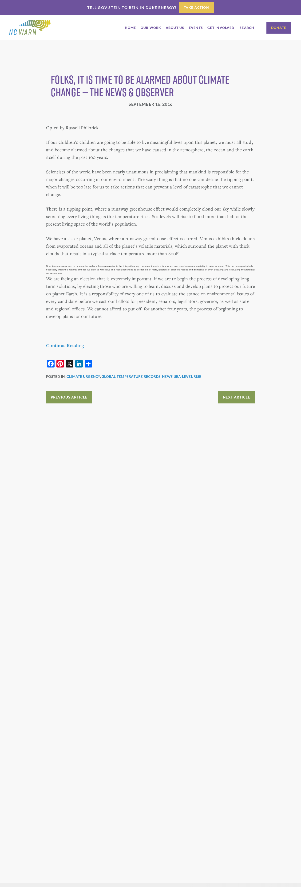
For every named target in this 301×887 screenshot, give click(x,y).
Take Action (196, 7)
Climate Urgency (83, 376)
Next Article (236, 397)
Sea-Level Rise (188, 376)
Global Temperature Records (131, 376)
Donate (278, 28)
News (167, 376)
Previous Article (69, 397)
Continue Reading (65, 345)
